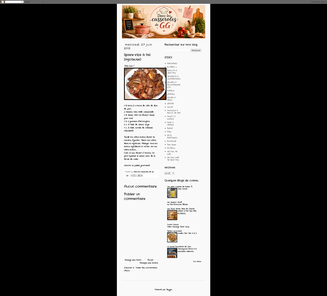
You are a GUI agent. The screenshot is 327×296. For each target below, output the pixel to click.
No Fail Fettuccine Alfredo (177, 204)
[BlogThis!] (134, 175)
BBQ (169, 131)
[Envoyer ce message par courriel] (132, 175)
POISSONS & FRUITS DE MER (173, 112)
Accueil (150, 259)
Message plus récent (133, 259)
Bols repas (171, 144)
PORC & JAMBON (170, 123)
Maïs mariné (182, 188)
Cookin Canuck (173, 224)
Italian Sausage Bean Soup (178, 226)
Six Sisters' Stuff (174, 202)
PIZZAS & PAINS (171, 99)
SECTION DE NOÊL (172, 153)
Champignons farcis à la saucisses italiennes (187, 250)
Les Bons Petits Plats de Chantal (180, 208)
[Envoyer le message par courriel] (127, 175)
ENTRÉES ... (172, 67)
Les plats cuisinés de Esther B (179, 186)
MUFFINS (170, 90)
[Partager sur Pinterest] (141, 175)
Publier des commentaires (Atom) (140, 269)
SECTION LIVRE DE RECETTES (173, 159)
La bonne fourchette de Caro (179, 246)
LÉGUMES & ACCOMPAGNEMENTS (173, 85)
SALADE (170, 103)
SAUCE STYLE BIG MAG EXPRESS (187, 212)
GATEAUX (171, 94)
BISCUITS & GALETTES (172, 72)
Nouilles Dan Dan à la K (187, 233)
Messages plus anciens (149, 262)
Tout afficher (197, 261)
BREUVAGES (172, 63)
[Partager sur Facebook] (139, 175)
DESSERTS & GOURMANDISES (173, 77)
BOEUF (170, 128)
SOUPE (170, 107)
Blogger (169, 289)
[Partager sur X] (136, 175)
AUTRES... (171, 148)
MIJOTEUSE (171, 141)
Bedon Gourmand (174, 231)
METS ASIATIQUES (172, 136)
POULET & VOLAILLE (171, 117)
